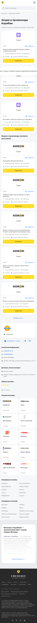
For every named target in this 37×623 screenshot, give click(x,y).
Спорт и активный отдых (9, 514)
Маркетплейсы (24, 517)
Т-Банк (3, 582)
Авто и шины (5, 517)
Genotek (3, 489)
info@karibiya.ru (8, 354)
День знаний (5, 591)
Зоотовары (4, 511)
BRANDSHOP (5, 495)
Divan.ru (21, 489)
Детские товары (24, 514)
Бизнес (16, 582)
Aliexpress (4, 483)
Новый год (22, 594)
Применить (18, 60)
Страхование (4, 584)
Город (29, 584)
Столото (21, 495)
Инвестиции (23, 582)
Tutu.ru (3, 492)
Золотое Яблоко (6, 486)
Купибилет (22, 492)
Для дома (4, 504)
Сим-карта (13, 584)
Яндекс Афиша (24, 486)
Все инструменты (24, 483)
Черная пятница (5, 596)
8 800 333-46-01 (18, 576)
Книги (21, 507)
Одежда (3, 507)
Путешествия (22, 584)
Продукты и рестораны (26, 511)
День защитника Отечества (9, 594)
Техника (21, 504)
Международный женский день (19, 591)
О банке (9, 582)
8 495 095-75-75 (8, 351)
